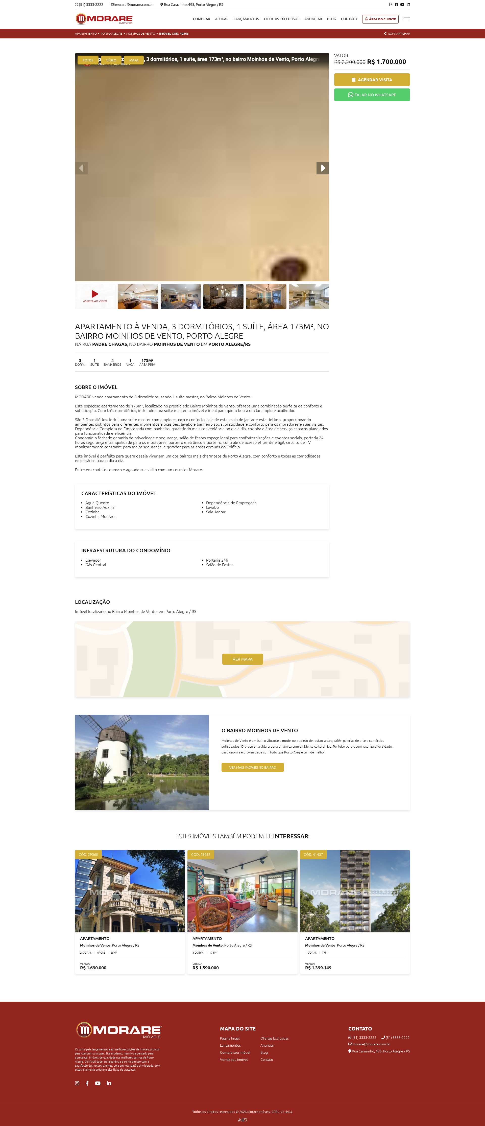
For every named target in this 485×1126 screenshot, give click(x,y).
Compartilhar (399, 33)
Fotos (88, 60)
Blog (331, 19)
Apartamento (86, 33)
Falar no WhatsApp (375, 95)
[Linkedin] (408, 5)
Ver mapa (243, 659)
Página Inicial (230, 1038)
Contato (349, 19)
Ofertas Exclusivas (281, 19)
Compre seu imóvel (235, 1052)
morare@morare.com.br (371, 1044)
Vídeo (111, 60)
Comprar (201, 19)
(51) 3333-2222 (90, 5)
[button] (323, 168)
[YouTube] (402, 5)
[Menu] (407, 19)
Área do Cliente (382, 19)
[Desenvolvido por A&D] (242, 1120)
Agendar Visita (375, 79)
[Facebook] (396, 5)
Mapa (133, 60)
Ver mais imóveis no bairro (252, 767)
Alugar (222, 19)
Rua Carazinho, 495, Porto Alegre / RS (193, 5)
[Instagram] (390, 5)
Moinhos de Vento (140, 33)
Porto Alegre (111, 33)
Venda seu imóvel (234, 1060)
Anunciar (313, 19)
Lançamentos (246, 19)
